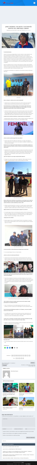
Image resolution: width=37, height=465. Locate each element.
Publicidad (22, 463)
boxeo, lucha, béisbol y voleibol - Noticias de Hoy (11, 458)
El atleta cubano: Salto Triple (14, 446)
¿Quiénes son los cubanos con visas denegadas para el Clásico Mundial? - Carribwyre (17, 451)
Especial (23, 30)
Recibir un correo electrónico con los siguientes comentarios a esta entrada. (15, 433)
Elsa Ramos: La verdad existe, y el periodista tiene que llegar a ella (9, 394)
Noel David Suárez (14, 30)
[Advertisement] (18, 13)
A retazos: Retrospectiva (24, 458)
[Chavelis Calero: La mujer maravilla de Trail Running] (26, 387)
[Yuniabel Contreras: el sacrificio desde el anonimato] (26, 401)
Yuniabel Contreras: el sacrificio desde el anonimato (26, 408)
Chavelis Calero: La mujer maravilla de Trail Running (26, 394)
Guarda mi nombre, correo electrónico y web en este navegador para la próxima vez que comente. (18, 431)
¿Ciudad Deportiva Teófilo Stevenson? (15, 449)
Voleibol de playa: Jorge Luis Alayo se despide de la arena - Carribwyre (14, 454)
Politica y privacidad (10, 463)
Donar (19, 463)
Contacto (15, 463)
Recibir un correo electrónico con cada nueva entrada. (11, 435)
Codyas (22, 462)
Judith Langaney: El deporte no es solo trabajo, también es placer (10, 408)
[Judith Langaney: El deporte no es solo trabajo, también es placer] (10, 401)
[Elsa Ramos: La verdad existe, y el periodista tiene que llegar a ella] (10, 387)
